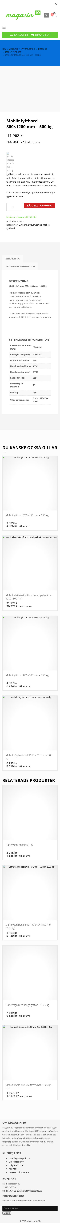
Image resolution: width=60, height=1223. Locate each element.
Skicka (7, 1213)
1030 (35, 366)
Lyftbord (23, 224)
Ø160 (35, 372)
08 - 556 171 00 (9, 1190)
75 (34, 385)
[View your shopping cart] (54, 15)
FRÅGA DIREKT (43, 34)
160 (34, 360)
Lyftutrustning (35, 224)
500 (34, 377)
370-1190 (37, 347)
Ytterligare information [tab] (20, 266)
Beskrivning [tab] (13, 258)
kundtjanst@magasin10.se (29, 1190)
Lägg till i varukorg (39, 206)
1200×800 (37, 354)
